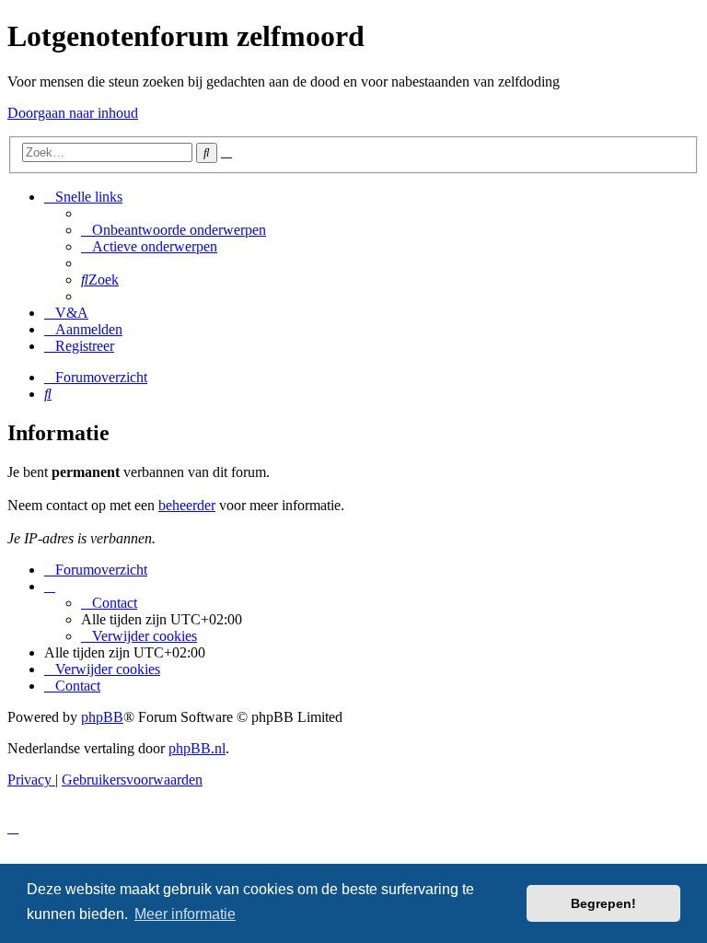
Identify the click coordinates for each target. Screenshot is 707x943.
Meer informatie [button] (185, 914)
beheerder (186, 505)
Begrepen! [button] (603, 903)
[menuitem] (173, 230)
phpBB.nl (197, 748)
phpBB (102, 717)
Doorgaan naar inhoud (72, 113)
